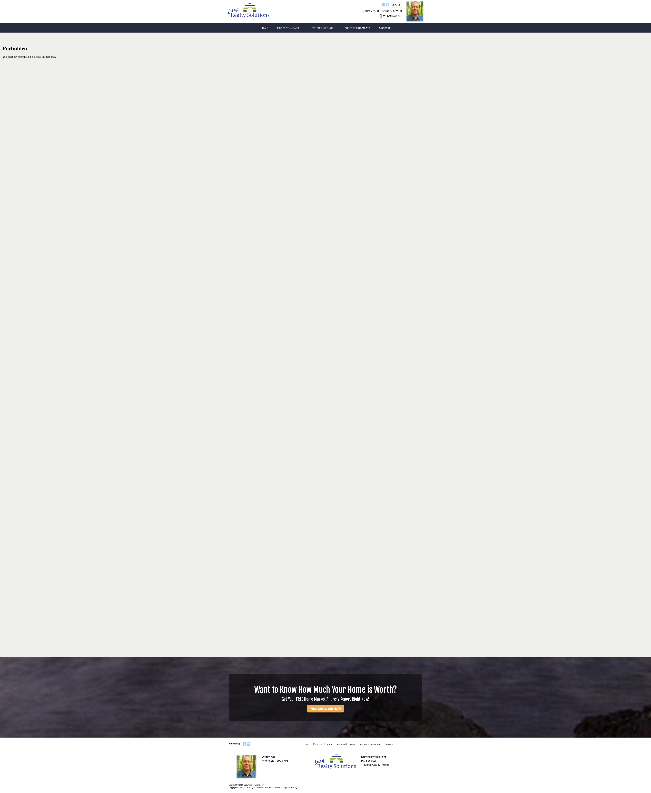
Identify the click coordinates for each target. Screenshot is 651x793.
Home (306, 744)
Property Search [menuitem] (289, 28)
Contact (389, 744)
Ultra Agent (295, 787)
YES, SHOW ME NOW (325, 708)
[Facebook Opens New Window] (384, 5)
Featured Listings (345, 744)
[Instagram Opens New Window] (388, 5)
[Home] (248, 9)
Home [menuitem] (264, 28)
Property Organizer (370, 744)
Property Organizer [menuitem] (356, 28)
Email (397, 5)
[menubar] (325, 28)
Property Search (322, 744)
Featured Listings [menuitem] (321, 28)
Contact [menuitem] (384, 28)
